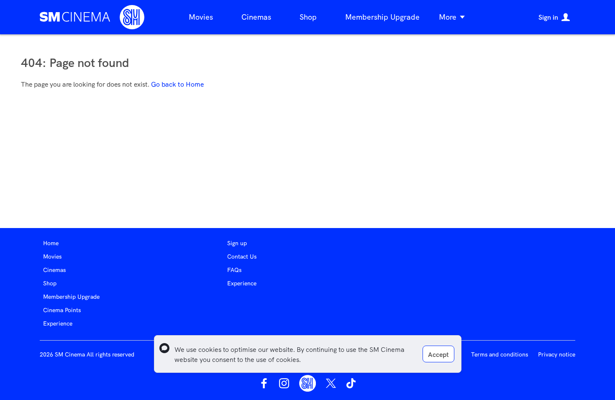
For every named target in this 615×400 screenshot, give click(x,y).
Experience (57, 323)
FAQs (234, 270)
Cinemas (256, 17)
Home (51, 243)
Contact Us (241, 256)
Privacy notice (556, 354)
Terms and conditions (499, 354)
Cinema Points (62, 310)
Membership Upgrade (382, 17)
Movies (201, 17)
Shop (308, 17)
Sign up (237, 243)
